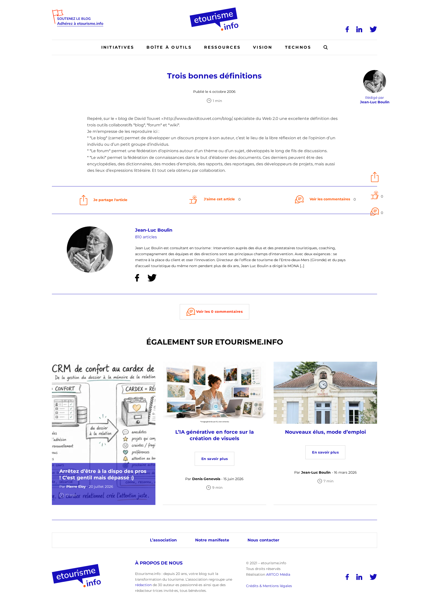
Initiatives (117, 47)
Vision (262, 47)
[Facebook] (347, 29)
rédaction (143, 585)
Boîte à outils (168, 47)
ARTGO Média (278, 574)
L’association (163, 540)
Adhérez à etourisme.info (80, 23)
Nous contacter (263, 540)
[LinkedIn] (359, 29)
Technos (298, 47)
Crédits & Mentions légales (269, 586)
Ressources (222, 47)
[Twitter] (373, 29)
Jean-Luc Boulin (153, 230)
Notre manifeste (212, 540)
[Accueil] (215, 9)
